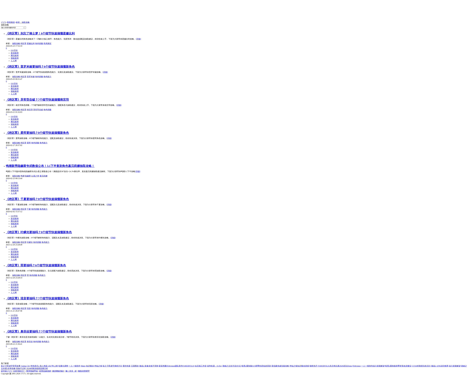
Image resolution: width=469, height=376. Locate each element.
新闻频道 (11, 22)
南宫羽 (30, 110)
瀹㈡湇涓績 (71, 371)
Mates (83, 366)
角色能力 (47, 77)
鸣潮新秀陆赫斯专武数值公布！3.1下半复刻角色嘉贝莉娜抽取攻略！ (50, 165)
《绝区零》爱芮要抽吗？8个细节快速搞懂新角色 (37, 132)
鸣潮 (22, 176)
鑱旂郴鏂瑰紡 (58, 371)
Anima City (25, 366)
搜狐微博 (15, 58)
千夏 (29, 209)
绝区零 (23, 43)
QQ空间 (14, 50)
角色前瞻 (39, 43)
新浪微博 (15, 53)
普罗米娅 (31, 77)
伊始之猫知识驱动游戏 (299, 366)
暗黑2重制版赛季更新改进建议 (398, 366)
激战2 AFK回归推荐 (439, 366)
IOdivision (356, 366)
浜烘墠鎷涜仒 (19, 371)
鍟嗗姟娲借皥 (45, 371)
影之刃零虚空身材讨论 (112, 366)
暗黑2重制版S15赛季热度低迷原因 (256, 366)
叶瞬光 (30, 242)
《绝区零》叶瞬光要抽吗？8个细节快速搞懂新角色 (39, 232)
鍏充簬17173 (6, 371)
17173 (3, 22)
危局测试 (47, 43)
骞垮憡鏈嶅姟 (32, 371)
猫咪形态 (313, 366)
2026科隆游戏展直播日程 (37, 368)
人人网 (14, 61)
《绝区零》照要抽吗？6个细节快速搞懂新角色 (36, 265)
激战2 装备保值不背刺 (148, 366)
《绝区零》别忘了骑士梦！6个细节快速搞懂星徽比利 (40, 33)
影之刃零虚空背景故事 (11, 366)
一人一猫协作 (74, 366)
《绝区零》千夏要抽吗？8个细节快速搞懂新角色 (37, 199)
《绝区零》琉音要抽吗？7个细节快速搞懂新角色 (37, 298)
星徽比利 (31, 43)
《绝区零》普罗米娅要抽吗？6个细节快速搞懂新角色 (40, 66)
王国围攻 (135, 366)
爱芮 (29, 143)
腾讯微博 (15, 56)
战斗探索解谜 (455, 366)
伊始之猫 (98, 366)
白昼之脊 (35, 176)
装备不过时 (21, 368)
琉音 (29, 308)
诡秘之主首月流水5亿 (231, 366)
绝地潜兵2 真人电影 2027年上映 (44, 366)
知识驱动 (90, 366)
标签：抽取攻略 (23, 22)
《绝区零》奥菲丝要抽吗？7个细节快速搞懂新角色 (39, 331)
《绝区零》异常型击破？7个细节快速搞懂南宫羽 (37, 99)
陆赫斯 (28, 176)
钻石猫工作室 (201, 366)
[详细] (138, 39)
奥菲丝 (30, 342)
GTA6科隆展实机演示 (421, 366)
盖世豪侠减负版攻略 (280, 366)
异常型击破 (38, 110)
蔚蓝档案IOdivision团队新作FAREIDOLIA (176, 366)
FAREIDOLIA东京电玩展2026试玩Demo (335, 366)
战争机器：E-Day (214, 366)
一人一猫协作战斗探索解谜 (373, 366)
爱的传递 (126, 366)
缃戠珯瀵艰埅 (84, 371)
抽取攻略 (16, 43)
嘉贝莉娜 (43, 176)
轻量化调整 (63, 366)
